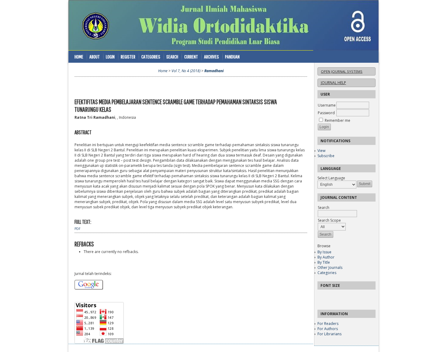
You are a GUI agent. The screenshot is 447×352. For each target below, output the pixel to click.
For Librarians (329, 333)
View (321, 150)
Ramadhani (214, 70)
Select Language (331, 178)
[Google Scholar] (88, 288)
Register (128, 56)
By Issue (324, 252)
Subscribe (325, 155)
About (94, 56)
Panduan (232, 56)
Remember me (337, 120)
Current (191, 56)
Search (172, 56)
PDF (77, 229)
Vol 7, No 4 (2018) (186, 70)
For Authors (327, 328)
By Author (325, 257)
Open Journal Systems (341, 71)
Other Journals (329, 267)
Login (110, 56)
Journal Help (333, 82)
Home (78, 56)
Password (326, 112)
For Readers (327, 323)
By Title (323, 262)
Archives (211, 56)
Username (327, 105)
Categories (326, 272)
